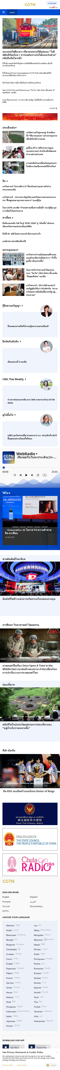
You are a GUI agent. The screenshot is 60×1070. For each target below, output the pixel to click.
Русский (6, 906)
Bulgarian (15, 944)
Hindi (10, 1001)
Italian (12, 1016)
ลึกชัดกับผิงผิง (10, 341)
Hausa (12, 992)
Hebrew (12, 996)
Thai (38, 1001)
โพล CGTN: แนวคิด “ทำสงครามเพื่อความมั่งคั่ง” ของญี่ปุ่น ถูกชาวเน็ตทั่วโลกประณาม (29, 209)
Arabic (12, 930)
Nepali (39, 944)
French (13, 977)
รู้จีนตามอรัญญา (11, 305)
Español (33, 897)
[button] (19, 657)
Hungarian (14, 1006)
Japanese (14, 1020)
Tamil (39, 996)
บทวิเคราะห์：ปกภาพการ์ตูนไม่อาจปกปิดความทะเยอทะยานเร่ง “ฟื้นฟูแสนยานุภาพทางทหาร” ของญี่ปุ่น (29, 198)
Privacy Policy (7, 1065)
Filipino (12, 972)
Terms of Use (22, 1065)
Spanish (41, 987)
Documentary (36, 906)
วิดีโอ (6, 492)
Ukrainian (43, 1011)
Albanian (13, 925)
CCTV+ (5, 911)
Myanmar (44, 939)
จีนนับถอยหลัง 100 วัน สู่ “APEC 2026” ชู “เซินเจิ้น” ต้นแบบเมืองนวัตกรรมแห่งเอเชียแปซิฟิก (28, 224)
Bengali (11, 939)
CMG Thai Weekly (13, 379)
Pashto (39, 963)
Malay (42, 930)
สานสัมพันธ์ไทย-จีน (14, 558)
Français (6, 901)
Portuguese (43, 958)
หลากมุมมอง (9, 250)
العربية (33, 901)
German (13, 982)
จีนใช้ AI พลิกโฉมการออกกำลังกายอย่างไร (21, 233)
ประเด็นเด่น (8, 127)
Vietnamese (43, 1020)
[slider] (4, 467)
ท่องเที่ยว (8, 684)
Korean (13, 1025)
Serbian (41, 977)
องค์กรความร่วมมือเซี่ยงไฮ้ (14, 241)
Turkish (40, 1006)
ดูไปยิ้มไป (7, 415)
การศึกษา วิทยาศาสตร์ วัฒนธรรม (20, 624)
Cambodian (13, 949)
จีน (4, 181)
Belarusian (16, 934)
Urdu (38, 1016)
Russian (41, 972)
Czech (12, 958)
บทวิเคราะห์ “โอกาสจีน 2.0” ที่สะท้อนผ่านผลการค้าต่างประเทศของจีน (26, 188)
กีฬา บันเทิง (8, 750)
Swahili (41, 992)
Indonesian (18, 1011)
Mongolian (42, 934)
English (5, 897)
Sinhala (40, 982)
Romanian (42, 968)
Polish (39, 953)
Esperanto (15, 968)
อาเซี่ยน (6, 217)
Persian (40, 949)
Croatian (13, 953)
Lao (38, 925)
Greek (13, 987)
